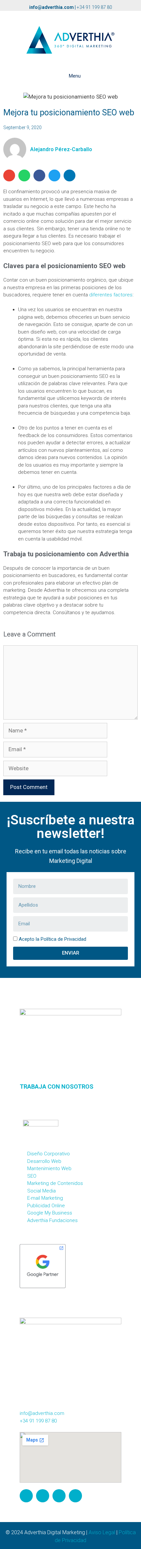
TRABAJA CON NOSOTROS (56, 1086)
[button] (9, 175)
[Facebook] (42, 1495)
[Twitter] (59, 1495)
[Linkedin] (75, 1495)
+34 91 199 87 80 (94, 7)
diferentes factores (110, 295)
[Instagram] (26, 1495)
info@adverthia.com (51, 7)
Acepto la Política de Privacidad (52, 939)
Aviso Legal (102, 1532)
